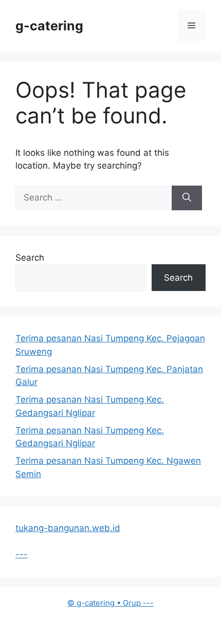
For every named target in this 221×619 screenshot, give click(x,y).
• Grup (105, 603)
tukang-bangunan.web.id (67, 528)
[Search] (187, 198)
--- (21, 554)
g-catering (49, 25)
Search (29, 257)
